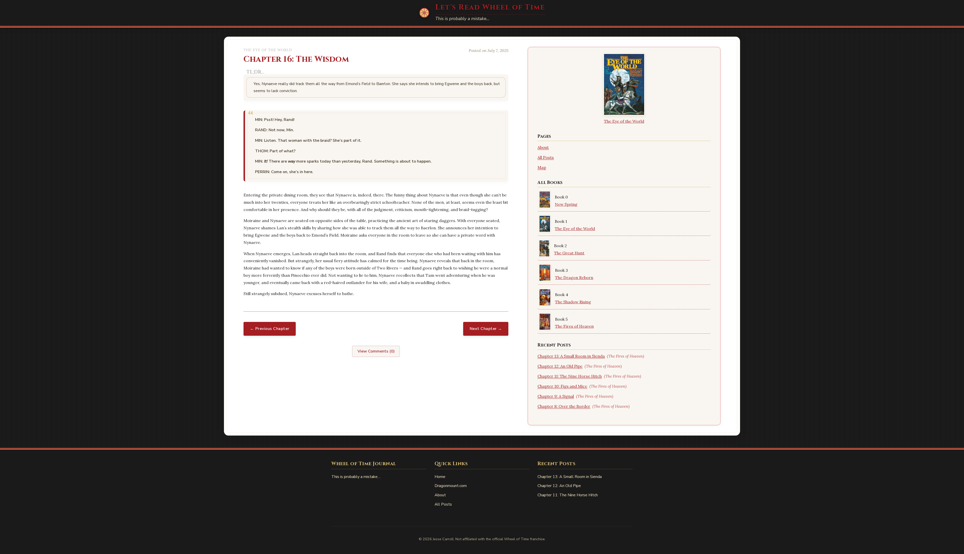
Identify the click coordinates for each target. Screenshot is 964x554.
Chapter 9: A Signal (555, 396)
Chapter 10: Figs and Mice (562, 386)
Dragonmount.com (451, 486)
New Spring (566, 204)
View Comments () (376, 351)
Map (541, 167)
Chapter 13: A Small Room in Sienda (571, 356)
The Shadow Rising (573, 301)
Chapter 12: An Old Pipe (559, 366)
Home (440, 476)
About (543, 147)
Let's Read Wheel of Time (490, 7)
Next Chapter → (486, 328)
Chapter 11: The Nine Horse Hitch (569, 376)
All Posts (545, 157)
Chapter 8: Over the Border (563, 406)
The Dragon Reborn (574, 277)
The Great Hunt (569, 252)
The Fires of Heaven (574, 326)
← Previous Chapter (269, 328)
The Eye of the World (624, 121)
